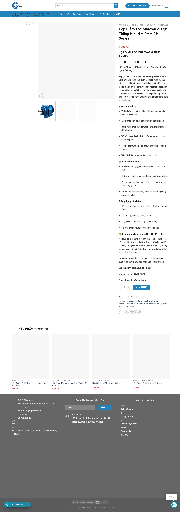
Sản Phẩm (89, 14)
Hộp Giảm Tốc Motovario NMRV (106, 383)
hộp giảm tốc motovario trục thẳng (139, 301)
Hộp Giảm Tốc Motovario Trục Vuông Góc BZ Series (70, 384)
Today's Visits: (127, 416)
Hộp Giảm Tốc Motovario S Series (147, 383)
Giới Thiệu (76, 14)
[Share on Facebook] (121, 312)
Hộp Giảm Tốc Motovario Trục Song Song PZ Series (30, 384)
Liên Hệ (116, 14)
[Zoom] (41, 95)
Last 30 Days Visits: (129, 424)
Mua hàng (141, 287)
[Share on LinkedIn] (140, 312)
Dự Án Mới (104, 14)
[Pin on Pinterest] (135, 312)
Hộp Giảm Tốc (137, 25)
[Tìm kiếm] (116, 5)
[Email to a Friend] (130, 312)
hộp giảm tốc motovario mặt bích (146, 304)
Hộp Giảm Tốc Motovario (157, 25)
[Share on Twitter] (126, 312)
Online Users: (127, 409)
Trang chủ (64, 14)
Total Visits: (126, 431)
